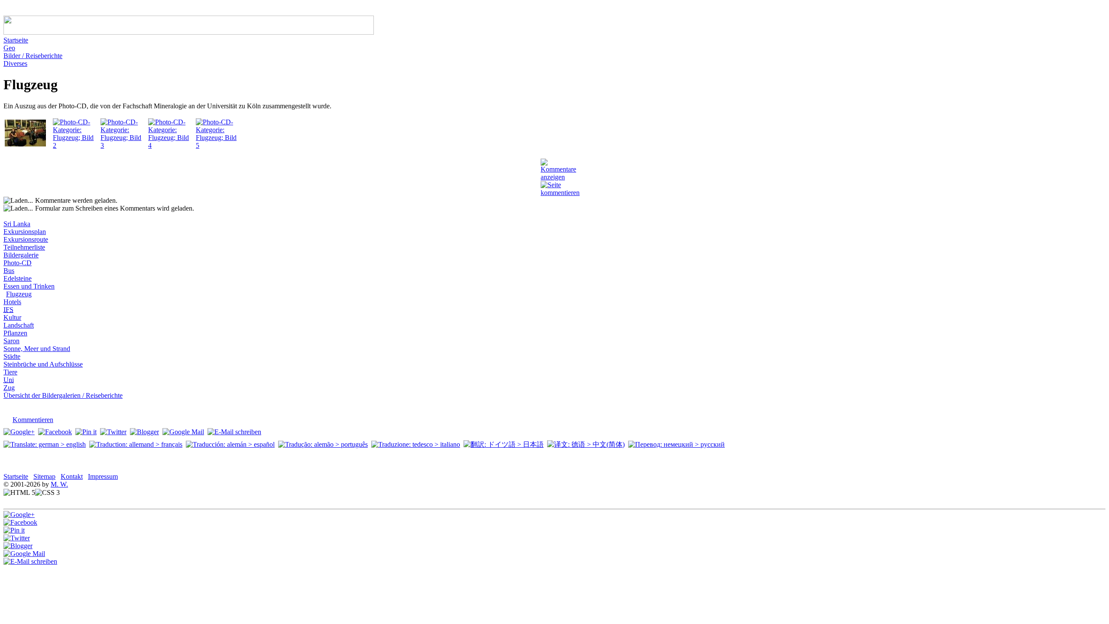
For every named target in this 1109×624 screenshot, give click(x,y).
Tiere (10, 372)
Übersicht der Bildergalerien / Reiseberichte (63, 395)
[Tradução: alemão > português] (323, 444)
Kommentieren (33, 419)
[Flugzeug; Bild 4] (171, 145)
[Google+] (19, 432)
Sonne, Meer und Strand (36, 348)
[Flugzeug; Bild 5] (219, 145)
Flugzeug (19, 294)
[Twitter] (113, 432)
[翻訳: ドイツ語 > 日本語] (504, 444)
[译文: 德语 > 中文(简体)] (586, 444)
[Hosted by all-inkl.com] (77, 492)
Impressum (103, 476)
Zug (9, 387)
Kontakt (72, 476)
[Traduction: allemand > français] (135, 444)
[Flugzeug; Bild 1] (25, 144)
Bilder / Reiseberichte (32, 55)
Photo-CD (17, 262)
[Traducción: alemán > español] (230, 444)
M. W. (59, 484)
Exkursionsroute (25, 239)
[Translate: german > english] (44, 444)
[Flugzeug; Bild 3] (123, 145)
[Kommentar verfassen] (6, 501)
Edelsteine (17, 278)
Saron (11, 340)
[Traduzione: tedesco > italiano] (415, 444)
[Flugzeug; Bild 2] (76, 145)
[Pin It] (86, 432)
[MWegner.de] (188, 32)
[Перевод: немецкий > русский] (676, 444)
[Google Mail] (183, 432)
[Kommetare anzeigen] (558, 177)
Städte (11, 356)
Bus (8, 270)
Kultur (12, 317)
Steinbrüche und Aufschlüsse (43, 364)
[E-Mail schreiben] (234, 432)
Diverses (15, 63)
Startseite (15, 40)
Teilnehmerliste (24, 247)
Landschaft (18, 325)
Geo (9, 48)
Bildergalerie (21, 255)
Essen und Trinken (29, 286)
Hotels (12, 302)
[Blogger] (144, 432)
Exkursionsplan (24, 231)
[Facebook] (55, 432)
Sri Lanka (16, 224)
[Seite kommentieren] (560, 192)
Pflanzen (15, 333)
